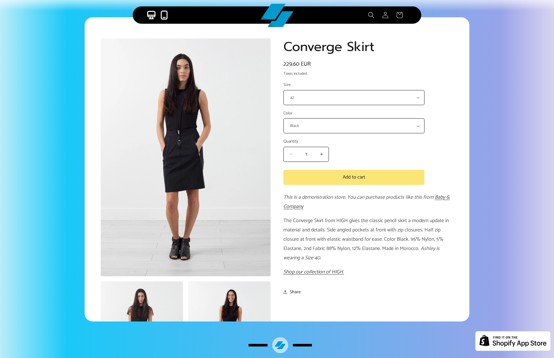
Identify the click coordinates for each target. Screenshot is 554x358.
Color (287, 113)
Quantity (290, 141)
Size (286, 85)
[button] (371, 15)
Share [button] (295, 292)
